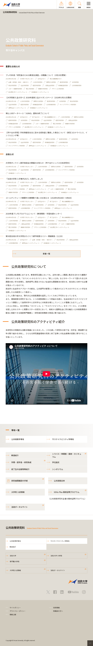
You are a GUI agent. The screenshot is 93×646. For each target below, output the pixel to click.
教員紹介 (15, 455)
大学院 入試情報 (17, 492)
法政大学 (13, 556)
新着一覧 (46, 253)
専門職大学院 (14, 561)
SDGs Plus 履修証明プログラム (66, 492)
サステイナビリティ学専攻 (63, 439)
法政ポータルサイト (19, 507)
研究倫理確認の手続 (19, 480)
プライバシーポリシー (18, 611)
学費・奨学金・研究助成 (21, 462)
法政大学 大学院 (56, 556)
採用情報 (56, 607)
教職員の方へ (58, 611)
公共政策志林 (59, 480)
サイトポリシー (15, 607)
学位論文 (55, 462)
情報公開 (13, 614)
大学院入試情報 (15, 570)
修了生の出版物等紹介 (20, 469)
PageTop (90, 643)
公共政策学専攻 (17, 439)
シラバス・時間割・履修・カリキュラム (66, 455)
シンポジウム (57, 469)
